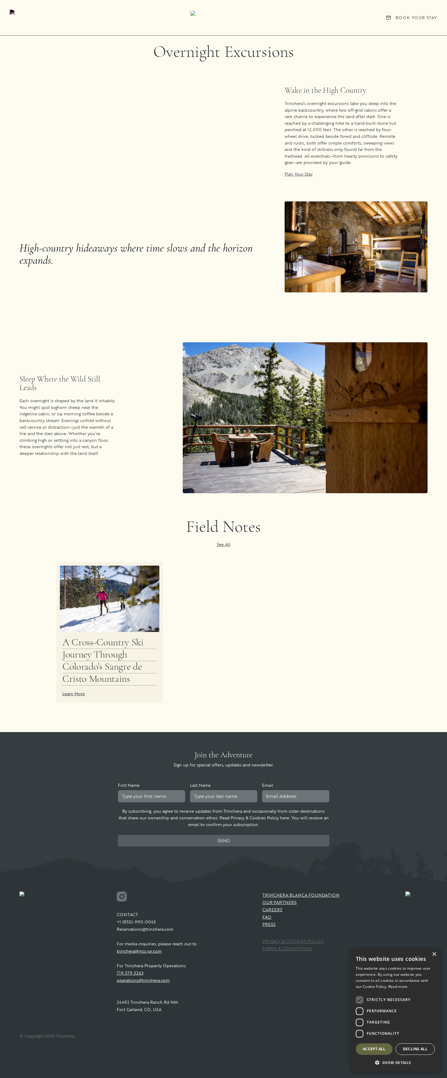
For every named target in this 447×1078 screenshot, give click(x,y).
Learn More (73, 693)
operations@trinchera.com (143, 980)
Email (268, 785)
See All (223, 544)
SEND (223, 840)
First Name (129, 785)
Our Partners (279, 902)
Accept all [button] (374, 1049)
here (284, 818)
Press (268, 924)
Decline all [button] (415, 1049)
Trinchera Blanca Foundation (300, 895)
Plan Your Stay (299, 174)
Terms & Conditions (287, 948)
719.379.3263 (130, 973)
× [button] (434, 954)
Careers (272, 909)
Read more (398, 986)
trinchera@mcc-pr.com (139, 951)
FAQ (266, 917)
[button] (395, 1062)
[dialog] (395, 1010)
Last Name (200, 785)
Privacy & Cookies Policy (292, 941)
